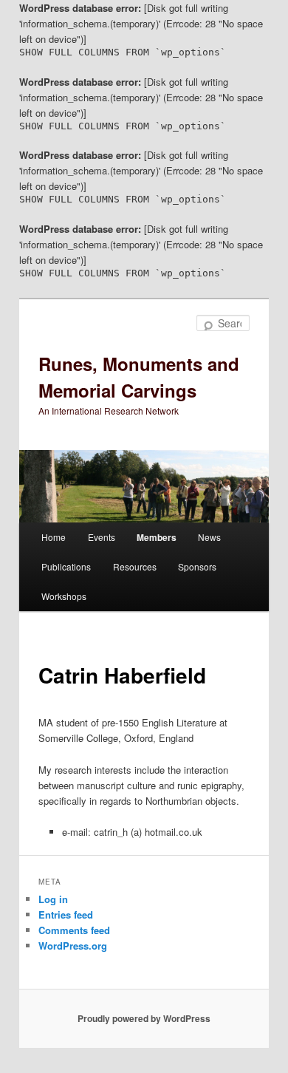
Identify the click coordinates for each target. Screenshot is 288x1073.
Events (101, 537)
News (209, 537)
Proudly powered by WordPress (144, 1018)
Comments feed (74, 930)
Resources (135, 566)
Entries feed (65, 914)
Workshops (63, 596)
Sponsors (197, 566)
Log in (53, 899)
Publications (66, 566)
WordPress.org (72, 946)
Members (156, 537)
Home (53, 537)
